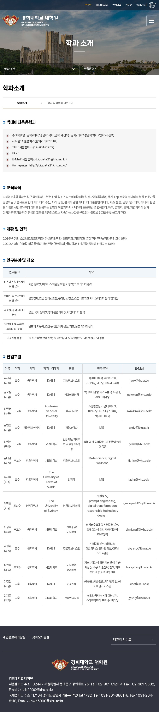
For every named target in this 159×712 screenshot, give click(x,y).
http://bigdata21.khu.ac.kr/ (48, 165)
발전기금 (116, 5)
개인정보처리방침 (14, 637)
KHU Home (102, 5)
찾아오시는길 (40, 637)
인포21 (128, 5)
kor (153, 3)
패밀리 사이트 (122, 639)
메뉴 (152, 21)
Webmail (141, 5)
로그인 (88, 5)
